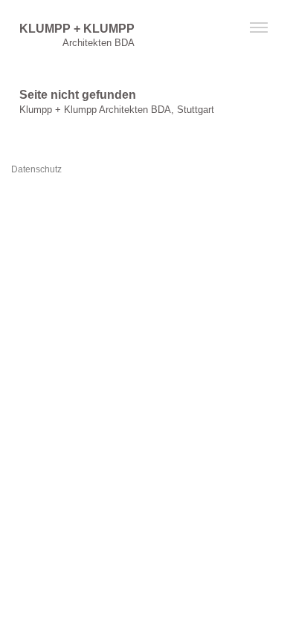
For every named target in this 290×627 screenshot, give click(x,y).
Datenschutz (36, 169)
